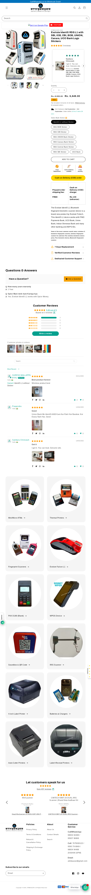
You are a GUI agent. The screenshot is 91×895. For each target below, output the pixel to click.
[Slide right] (43, 85)
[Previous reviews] (52, 65)
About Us (50, 829)
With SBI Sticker (59, 152)
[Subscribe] (43, 873)
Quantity (54, 86)
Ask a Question (74, 279)
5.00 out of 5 (51, 310)
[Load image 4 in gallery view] (37, 85)
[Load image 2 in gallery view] (22, 85)
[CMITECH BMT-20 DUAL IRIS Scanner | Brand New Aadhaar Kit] (63, 810)
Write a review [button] (45, 333)
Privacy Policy (31, 829)
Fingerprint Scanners (17, 567)
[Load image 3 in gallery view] (29, 85)
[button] (6, 7)
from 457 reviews (44, 789)
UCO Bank (76, 152)
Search (49, 839)
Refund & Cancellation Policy (33, 841)
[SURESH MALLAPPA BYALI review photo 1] (37, 391)
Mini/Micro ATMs (15, 518)
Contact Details (53, 834)
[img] (37, 376)
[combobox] (45, 18)
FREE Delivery (80, 103)
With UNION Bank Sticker (63, 137)
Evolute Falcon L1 (57, 567)
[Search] (86, 18)
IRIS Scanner (55, 665)
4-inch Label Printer (16, 714)
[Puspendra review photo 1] (37, 425)
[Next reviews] (83, 65)
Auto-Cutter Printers (16, 763)
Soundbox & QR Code (17, 665)
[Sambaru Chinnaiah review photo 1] (37, 456)
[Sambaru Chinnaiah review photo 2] (49, 456)
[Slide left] (8, 85)
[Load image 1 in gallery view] (14, 85)
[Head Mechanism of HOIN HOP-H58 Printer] (27, 810)
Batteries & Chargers (59, 714)
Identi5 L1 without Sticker (63, 122)
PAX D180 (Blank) (16, 616)
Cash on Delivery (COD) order (68, 178)
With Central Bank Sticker (63, 147)
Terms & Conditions (33, 834)
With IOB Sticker (60, 132)
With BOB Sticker (60, 127)
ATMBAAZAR (30, 887)
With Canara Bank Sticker (63, 142)
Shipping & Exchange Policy (34, 848)
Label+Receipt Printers (59, 763)
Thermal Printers (57, 518)
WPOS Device (56, 616)
